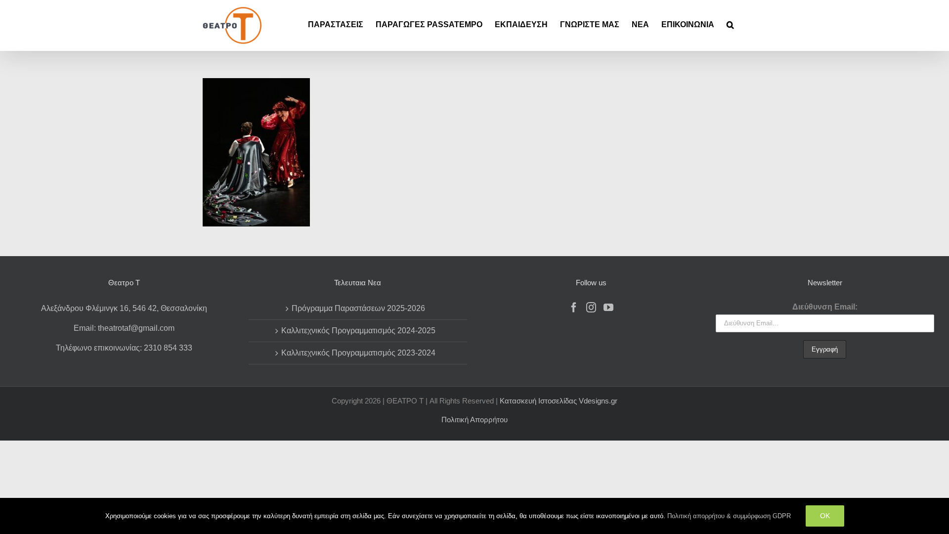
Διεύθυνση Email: (825, 307)
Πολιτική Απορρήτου (474, 419)
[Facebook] (574, 307)
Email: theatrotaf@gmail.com (124, 328)
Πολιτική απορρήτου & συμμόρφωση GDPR (729, 516)
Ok (825, 516)
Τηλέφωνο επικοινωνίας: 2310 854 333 (124, 348)
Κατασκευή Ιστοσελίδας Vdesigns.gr (558, 401)
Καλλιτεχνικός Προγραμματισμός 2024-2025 (358, 330)
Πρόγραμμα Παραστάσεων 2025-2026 (358, 308)
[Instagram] (591, 307)
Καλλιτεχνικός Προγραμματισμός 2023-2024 (358, 353)
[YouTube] (608, 307)
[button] (730, 24)
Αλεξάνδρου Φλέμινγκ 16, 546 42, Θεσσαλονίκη (124, 308)
